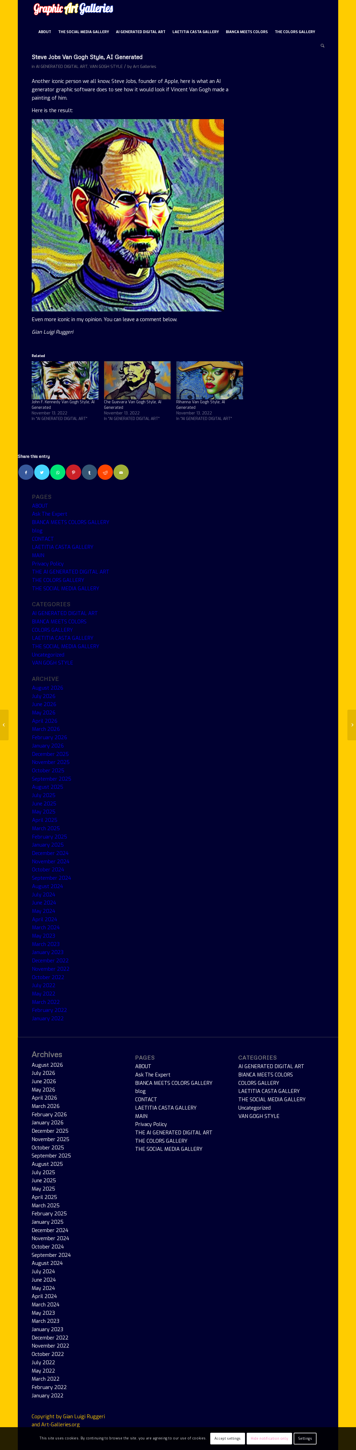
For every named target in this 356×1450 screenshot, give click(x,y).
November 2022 (51, 969)
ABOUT (40, 506)
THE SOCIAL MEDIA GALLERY (65, 588)
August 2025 (47, 787)
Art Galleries (144, 66)
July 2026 (43, 696)
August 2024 (47, 886)
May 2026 (43, 712)
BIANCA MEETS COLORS (59, 621)
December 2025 (50, 754)
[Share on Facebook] (26, 472)
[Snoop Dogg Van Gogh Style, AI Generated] (351, 725)
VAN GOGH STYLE (106, 66)
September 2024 (51, 878)
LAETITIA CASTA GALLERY (62, 547)
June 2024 (44, 903)
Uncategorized (48, 655)
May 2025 (43, 811)
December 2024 (50, 853)
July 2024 (43, 894)
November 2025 (51, 762)
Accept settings (227, 1438)
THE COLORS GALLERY (58, 580)
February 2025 (49, 837)
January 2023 (48, 952)
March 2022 (46, 1002)
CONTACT (43, 539)
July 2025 (43, 795)
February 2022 (49, 1010)
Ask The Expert (49, 514)
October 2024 (48, 869)
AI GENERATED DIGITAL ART (62, 66)
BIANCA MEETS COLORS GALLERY (70, 522)
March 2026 (46, 729)
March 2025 (46, 828)
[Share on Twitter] (42, 472)
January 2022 (48, 1018)
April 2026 (44, 721)
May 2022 (43, 994)
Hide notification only (269, 1438)
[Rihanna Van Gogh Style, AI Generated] (209, 380)
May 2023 (43, 936)
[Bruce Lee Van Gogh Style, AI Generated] (4, 725)
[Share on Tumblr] (89, 472)
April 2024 (44, 919)
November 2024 (51, 861)
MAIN (38, 555)
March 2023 (46, 944)
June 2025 (44, 803)
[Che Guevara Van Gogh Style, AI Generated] (137, 380)
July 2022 (43, 985)
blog (37, 530)
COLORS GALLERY (52, 630)
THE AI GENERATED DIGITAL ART (70, 572)
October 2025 (48, 770)
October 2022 (48, 977)
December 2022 (50, 960)
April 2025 (44, 820)
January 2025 (48, 845)
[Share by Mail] (121, 472)
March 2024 (46, 927)
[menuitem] (45, 32)
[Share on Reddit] (105, 472)
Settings (305, 1438)
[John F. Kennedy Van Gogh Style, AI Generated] (65, 380)
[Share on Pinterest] (73, 472)
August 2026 (47, 688)
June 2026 (44, 704)
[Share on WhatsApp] (57, 472)
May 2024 (43, 911)
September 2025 (51, 779)
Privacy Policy (48, 564)
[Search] (320, 46)
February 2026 (49, 737)
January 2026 (48, 746)
